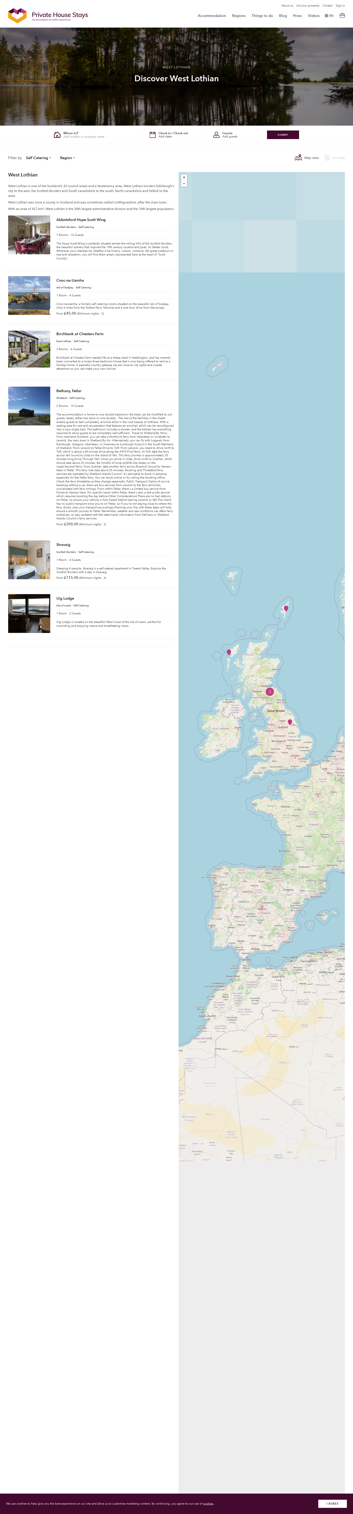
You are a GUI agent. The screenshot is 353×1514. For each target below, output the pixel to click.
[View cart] (342, 15)
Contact (328, 5)
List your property (307, 5)
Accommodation (212, 16)
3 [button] (270, 691)
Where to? (70, 133)
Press (297, 16)
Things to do (262, 16)
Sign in (340, 5)
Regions (239, 16)
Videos (314, 16)
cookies (208, 1503)
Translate (326, 36)
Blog (283, 16)
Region (66, 158)
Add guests (229, 136)
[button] (290, 722)
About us (287, 5)
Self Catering (37, 158)
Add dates (165, 136)
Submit (283, 134)
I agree (332, 1503)
